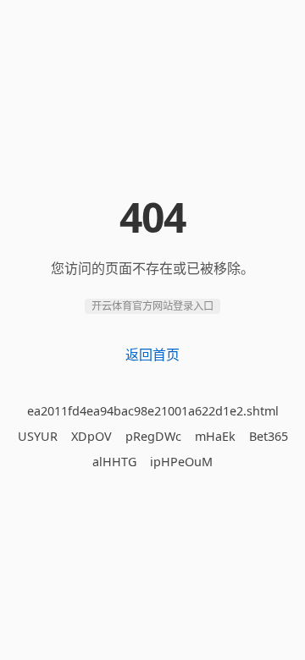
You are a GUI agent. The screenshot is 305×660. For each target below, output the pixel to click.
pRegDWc (153, 436)
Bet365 (268, 436)
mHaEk (215, 436)
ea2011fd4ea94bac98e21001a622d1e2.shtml (153, 411)
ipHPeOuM (181, 462)
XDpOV (91, 436)
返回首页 (152, 354)
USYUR (38, 436)
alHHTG (114, 462)
